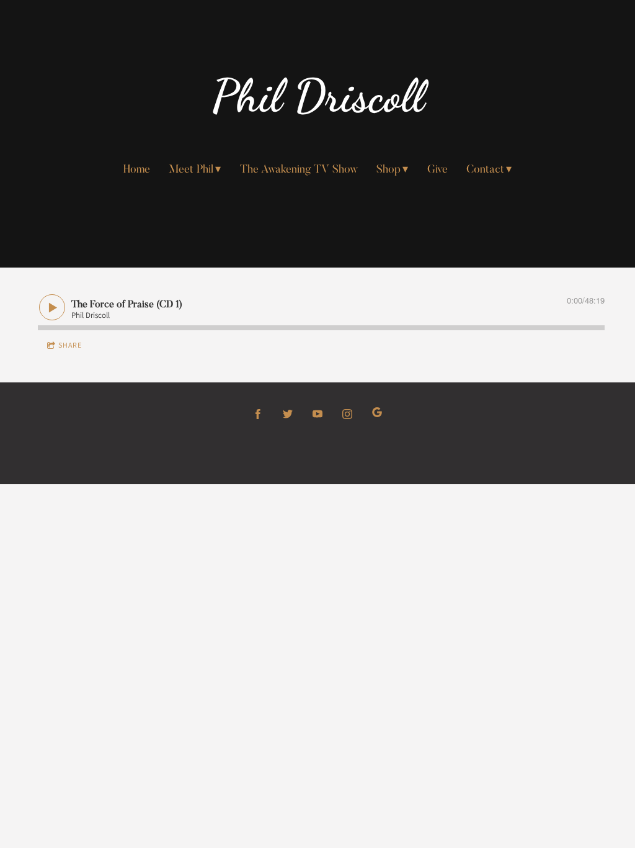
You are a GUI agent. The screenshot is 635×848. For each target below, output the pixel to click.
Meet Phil (191, 170)
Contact (485, 170)
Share (70, 345)
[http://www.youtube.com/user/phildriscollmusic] (317, 414)
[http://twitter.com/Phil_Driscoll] (288, 414)
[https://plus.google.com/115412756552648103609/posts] (377, 414)
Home (136, 170)
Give (437, 170)
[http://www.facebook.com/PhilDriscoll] (258, 414)
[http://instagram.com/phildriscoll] (347, 414)
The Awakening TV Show (299, 170)
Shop (388, 170)
